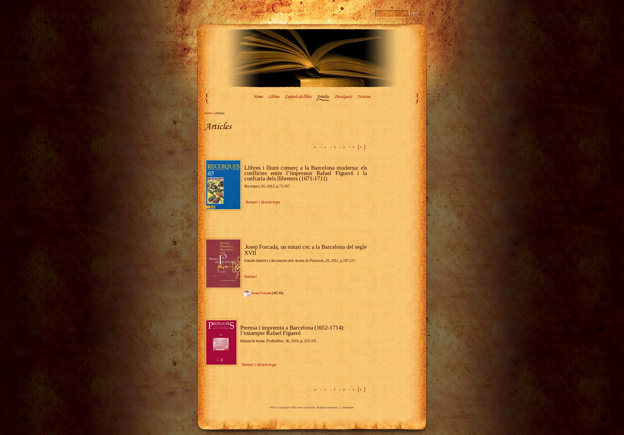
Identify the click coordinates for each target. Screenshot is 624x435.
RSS (272, 407)
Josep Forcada (261, 293)
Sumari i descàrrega (259, 364)
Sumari (250, 276)
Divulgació (343, 97)
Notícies (364, 97)
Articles (323, 97)
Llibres (273, 97)
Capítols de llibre (298, 97)
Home (258, 97)
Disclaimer (348, 407)
